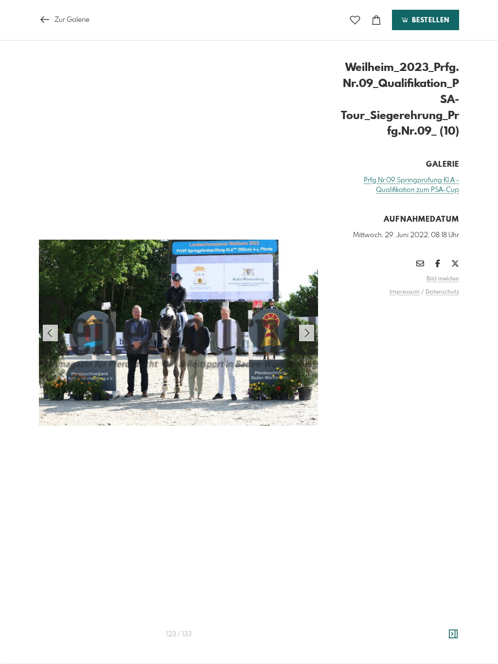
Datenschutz (442, 292)
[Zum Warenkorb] (376, 20)
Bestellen (429, 20)
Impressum (405, 292)
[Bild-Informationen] (453, 634)
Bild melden (443, 279)
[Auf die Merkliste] (355, 20)
